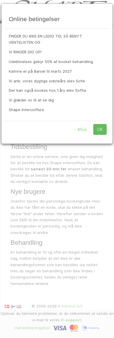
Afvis (82, 129)
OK (100, 129)
